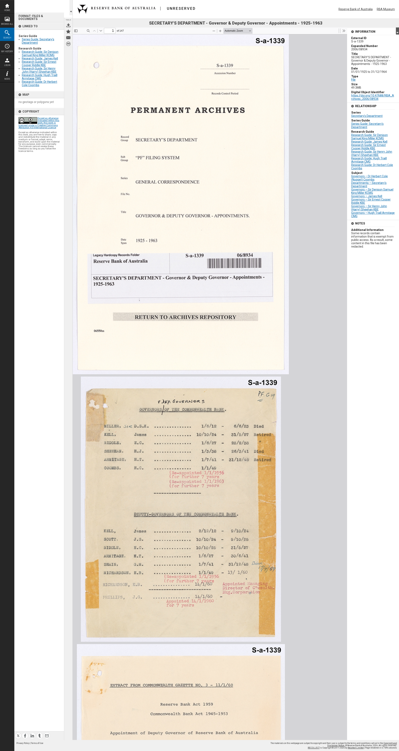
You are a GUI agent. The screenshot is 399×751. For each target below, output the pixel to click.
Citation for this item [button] (68, 44)
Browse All (7, 24)
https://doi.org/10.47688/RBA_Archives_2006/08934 (372, 97)
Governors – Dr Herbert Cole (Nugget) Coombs (369, 178)
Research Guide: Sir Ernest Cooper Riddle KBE (39, 63)
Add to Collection (68, 31)
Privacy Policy (23, 743)
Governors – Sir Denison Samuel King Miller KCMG (372, 191)
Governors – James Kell (366, 196)
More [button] (7, 79)
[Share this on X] (18, 733)
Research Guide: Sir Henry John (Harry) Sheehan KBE (39, 70)
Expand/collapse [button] (397, 31)
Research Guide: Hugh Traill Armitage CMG (39, 76)
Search (7, 38)
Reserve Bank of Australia (356, 9)
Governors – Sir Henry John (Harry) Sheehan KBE (369, 207)
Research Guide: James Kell (40, 58)
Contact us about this (68, 38)
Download (68, 25)
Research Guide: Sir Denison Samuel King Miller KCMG (40, 53)
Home (7, 10)
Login (7, 65)
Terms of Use (37, 743)
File (353, 79)
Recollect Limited (356, 748)
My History (7, 51)
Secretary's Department (367, 116)
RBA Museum (386, 9)
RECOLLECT (314, 748)
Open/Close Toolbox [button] (71, 7)
